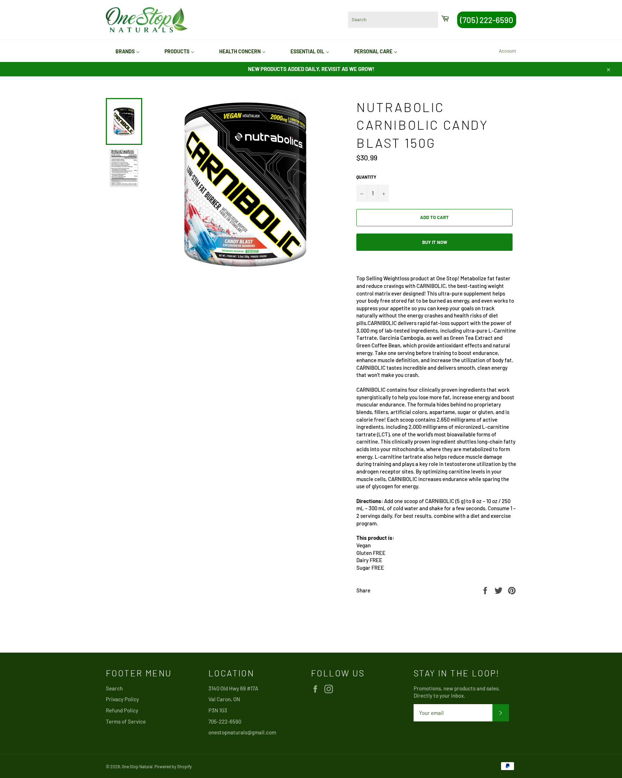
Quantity (366, 176)
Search (114, 688)
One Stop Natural (137, 766)
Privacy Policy (122, 699)
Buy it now (434, 242)
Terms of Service (126, 721)
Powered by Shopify (173, 766)
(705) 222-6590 (486, 20)
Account (507, 51)
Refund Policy (122, 710)
